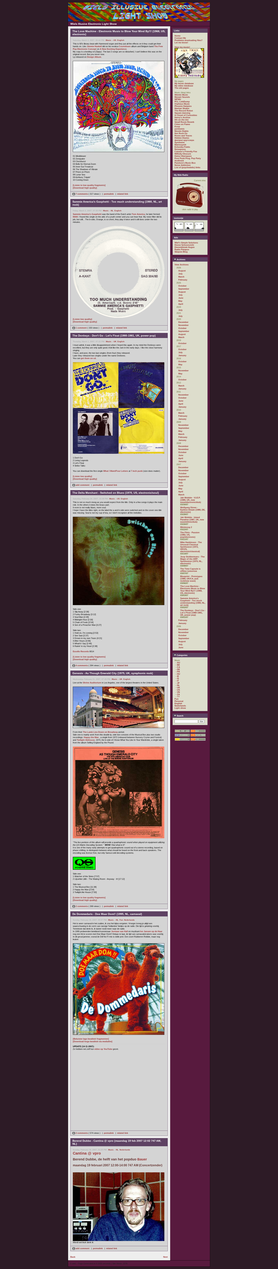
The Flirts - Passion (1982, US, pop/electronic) (190, 534)
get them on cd (88, 358)
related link (122, 194)
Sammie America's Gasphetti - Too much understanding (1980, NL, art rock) (192, 601)
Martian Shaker (182, 108)
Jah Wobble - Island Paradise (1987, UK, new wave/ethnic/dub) (192, 519)
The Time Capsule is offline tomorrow (190, 570)
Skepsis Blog (181, 252)
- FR (178, 672)
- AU (178, 662)
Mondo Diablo (182, 131)
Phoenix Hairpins (183, 106)
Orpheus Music (182, 104)
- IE (177, 676)
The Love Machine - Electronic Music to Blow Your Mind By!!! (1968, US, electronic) (192, 589)
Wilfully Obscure (183, 154)
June (180, 298)
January (182, 355)
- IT (177, 681)
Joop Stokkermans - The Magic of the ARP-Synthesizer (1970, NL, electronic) (192, 560)
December (183, 322)
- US (114, 40)
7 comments (82, 194)
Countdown (125, 46)
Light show (180, 708)
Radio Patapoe (182, 249)
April (180, 304)
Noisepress (180, 149)
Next (165, 1257)
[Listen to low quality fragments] (89, 185)
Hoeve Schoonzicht (184, 245)
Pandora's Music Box (185, 163)
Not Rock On (181, 133)
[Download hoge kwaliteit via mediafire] (92, 1041)
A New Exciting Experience (113, 49)
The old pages (182, 88)
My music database (184, 83)
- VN (178, 692)
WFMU (178, 99)
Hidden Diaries (182, 138)
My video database (184, 86)
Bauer (142, 1159)
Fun (121, 920)
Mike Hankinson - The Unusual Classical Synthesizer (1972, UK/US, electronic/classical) (191, 547)
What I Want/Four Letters (115, 471)
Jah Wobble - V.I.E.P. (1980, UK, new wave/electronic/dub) (190, 500)
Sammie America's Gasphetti (87, 214)
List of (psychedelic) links (187, 167)
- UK (114, 341)
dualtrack (179, 160)
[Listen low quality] (82, 319)
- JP (177, 683)
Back (72, 1257)
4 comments (82, 665)
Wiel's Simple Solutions (186, 243)
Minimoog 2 (186, 527)
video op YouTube (103, 1049)
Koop (177, 126)
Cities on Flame (182, 124)
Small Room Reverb (184, 122)
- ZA (178, 694)
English (120, 40)
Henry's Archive (182, 117)
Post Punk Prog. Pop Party (188, 158)
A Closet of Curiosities (186, 115)
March (181, 277)
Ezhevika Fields (182, 147)
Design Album (94, 57)
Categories (181, 655)
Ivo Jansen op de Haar (151, 931)
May (180, 301)
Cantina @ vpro (87, 1153)
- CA (178, 667)
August (182, 271)
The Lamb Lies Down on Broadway (100, 732)
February (182, 280)
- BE (178, 665)
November (183, 325)
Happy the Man (91, 737)
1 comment (81, 328)
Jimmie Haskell (94, 46)
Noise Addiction (183, 165)
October (182, 286)
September (183, 289)
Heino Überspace (183, 156)
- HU (178, 674)
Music (108, 40)
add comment (82, 485)
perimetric (180, 129)
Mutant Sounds (182, 97)
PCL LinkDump (182, 101)
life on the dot (182, 120)
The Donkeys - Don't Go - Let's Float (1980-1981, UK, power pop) (193, 612)
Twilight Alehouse (86, 740)
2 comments (82, 906)
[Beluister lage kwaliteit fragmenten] (91, 1039)
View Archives (182, 264)
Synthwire (180, 142)
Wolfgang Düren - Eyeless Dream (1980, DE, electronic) (192, 509)
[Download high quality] (85, 188)
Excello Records (81, 651)
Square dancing (182, 113)
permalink (109, 194)
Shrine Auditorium (92, 683)
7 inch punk (137, 471)
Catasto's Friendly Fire (186, 151)
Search (179, 716)
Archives (180, 259)
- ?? (178, 697)
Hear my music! (182, 47)
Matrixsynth (180, 145)
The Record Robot (184, 111)
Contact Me (180, 38)
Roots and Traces (183, 135)
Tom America (138, 214)
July (180, 274)
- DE (178, 669)
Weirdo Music (181, 95)
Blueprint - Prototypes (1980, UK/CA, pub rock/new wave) (191, 578)
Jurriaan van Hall (119, 931)
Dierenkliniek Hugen (185, 247)
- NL (111, 211)
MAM (75, 217)
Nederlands (129, 920)
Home (177, 36)
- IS (177, 678)
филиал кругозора (184, 140)
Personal (179, 701)
